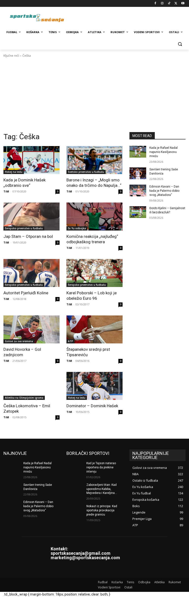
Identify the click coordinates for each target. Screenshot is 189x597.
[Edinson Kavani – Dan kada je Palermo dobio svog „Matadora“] (137, 190)
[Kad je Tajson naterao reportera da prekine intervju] (74, 467)
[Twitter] (176, 3)
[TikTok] (169, 3)
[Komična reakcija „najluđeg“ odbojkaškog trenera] (94, 217)
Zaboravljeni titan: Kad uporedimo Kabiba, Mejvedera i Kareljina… (101, 489)
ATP (70, 341)
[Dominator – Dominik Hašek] (94, 386)
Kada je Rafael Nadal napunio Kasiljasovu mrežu (163, 152)
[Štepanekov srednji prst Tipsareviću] (94, 329)
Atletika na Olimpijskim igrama (24, 397)
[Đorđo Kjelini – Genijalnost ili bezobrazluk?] (137, 212)
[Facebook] (155, 3)
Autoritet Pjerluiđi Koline (25, 292)
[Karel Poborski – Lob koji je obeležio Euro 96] (94, 273)
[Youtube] (183, 3)
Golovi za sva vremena (19, 341)
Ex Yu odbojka (77, 228)
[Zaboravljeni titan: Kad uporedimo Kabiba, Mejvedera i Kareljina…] (74, 489)
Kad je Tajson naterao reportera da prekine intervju (101, 467)
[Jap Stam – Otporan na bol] (31, 217)
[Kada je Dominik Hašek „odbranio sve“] (31, 160)
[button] (180, 44)
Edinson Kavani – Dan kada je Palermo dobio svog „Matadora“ (164, 191)
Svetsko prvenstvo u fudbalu (86, 172)
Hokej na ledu (13, 172)
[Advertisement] (94, 95)
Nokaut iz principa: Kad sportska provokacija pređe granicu (101, 510)
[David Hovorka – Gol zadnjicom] (31, 329)
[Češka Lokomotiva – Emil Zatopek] (31, 386)
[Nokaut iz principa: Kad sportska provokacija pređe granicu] (74, 510)
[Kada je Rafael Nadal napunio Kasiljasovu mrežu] (137, 152)
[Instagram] (162, 3)
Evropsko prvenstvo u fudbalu (24, 228)
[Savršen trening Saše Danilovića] (137, 173)
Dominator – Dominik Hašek (92, 405)
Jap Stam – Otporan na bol (28, 236)
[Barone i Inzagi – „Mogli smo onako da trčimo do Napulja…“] (94, 160)
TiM (6, 191)
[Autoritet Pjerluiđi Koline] (31, 273)
